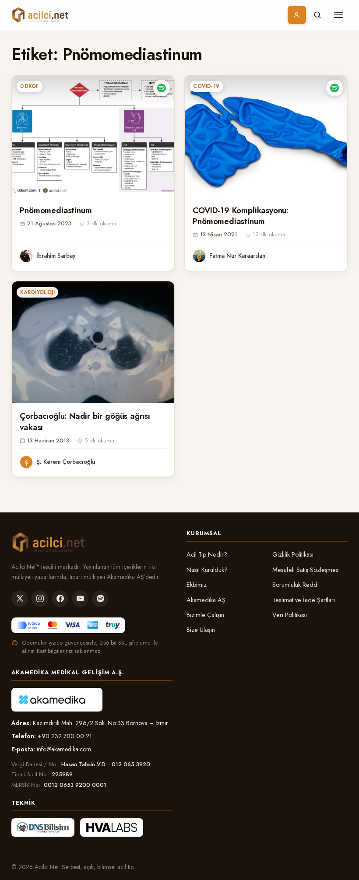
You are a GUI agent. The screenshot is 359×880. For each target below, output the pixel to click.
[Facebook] (60, 598)
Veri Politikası (289, 614)
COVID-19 (206, 86)
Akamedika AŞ (206, 600)
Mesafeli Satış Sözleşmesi (306, 569)
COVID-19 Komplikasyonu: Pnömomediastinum (241, 215)
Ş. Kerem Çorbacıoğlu (65, 461)
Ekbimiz (197, 584)
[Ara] (317, 15)
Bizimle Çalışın (205, 614)
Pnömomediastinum (56, 210)
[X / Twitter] (19, 598)
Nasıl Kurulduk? (207, 569)
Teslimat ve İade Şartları (303, 600)
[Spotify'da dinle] (161, 88)
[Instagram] (40, 598)
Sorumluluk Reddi (295, 584)
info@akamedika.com (64, 749)
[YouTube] (80, 598)
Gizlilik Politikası (292, 554)
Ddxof (29, 86)
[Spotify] (100, 598)
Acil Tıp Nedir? (207, 554)
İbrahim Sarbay (55, 255)
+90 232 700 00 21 (65, 736)
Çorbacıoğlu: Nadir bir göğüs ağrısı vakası (85, 421)
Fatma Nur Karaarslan (237, 255)
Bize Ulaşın (201, 629)
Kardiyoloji (37, 292)
